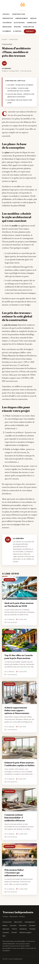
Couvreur (7, 22)
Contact (30, 31)
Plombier (7, 31)
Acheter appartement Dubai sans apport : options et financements (16, 710)
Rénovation (8, 18)
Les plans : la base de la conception (20, 85)
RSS (4, 936)
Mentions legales (25, 932)
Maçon (33, 18)
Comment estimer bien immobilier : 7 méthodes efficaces (14, 817)
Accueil (6, 14)
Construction (18, 14)
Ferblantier (28, 27)
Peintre (17, 27)
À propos (17, 31)
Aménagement (21, 18)
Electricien (19, 22)
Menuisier (7, 27)
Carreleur (32, 22)
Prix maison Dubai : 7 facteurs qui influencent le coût (14, 873)
